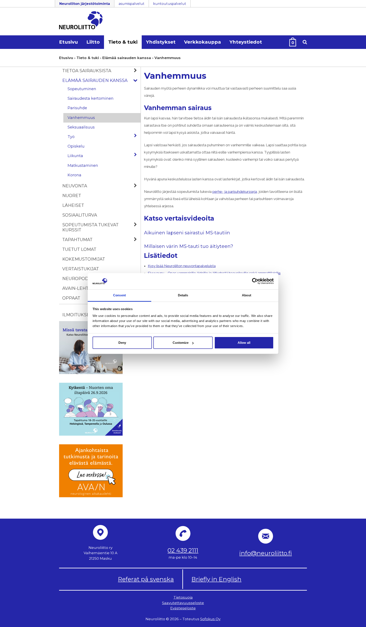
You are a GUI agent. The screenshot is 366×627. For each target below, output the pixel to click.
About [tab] (246, 295)
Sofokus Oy (210, 619)
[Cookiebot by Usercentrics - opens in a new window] (255, 281)
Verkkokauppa (202, 42)
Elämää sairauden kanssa (126, 58)
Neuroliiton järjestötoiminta (84, 4)
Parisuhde (77, 108)
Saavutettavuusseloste (183, 603)
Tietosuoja (183, 597)
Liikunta (75, 155)
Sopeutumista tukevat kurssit (90, 227)
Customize (181, 342)
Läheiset (73, 205)
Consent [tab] (119, 295)
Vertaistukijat (80, 268)
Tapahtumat (77, 239)
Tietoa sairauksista (86, 70)
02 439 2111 (183, 550)
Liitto (93, 42)
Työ (71, 136)
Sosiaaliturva (79, 215)
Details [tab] (183, 295)
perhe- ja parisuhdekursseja (234, 191)
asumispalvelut (131, 4)
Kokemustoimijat (83, 259)
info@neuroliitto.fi (265, 553)
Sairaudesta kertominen (91, 98)
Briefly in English (216, 579)
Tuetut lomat (79, 249)
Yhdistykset (161, 42)
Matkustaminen (83, 165)
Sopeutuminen (82, 89)
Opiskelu (76, 146)
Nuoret (71, 195)
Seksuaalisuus (81, 127)
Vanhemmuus (81, 117)
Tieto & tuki (122, 42)
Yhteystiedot (245, 42)
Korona (74, 175)
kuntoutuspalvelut (169, 4)
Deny (122, 342)
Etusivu (68, 42)
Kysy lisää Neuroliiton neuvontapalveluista (182, 266)
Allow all (244, 342)
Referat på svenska (146, 579)
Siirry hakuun (353, 6)
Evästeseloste (183, 608)
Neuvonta (74, 185)
